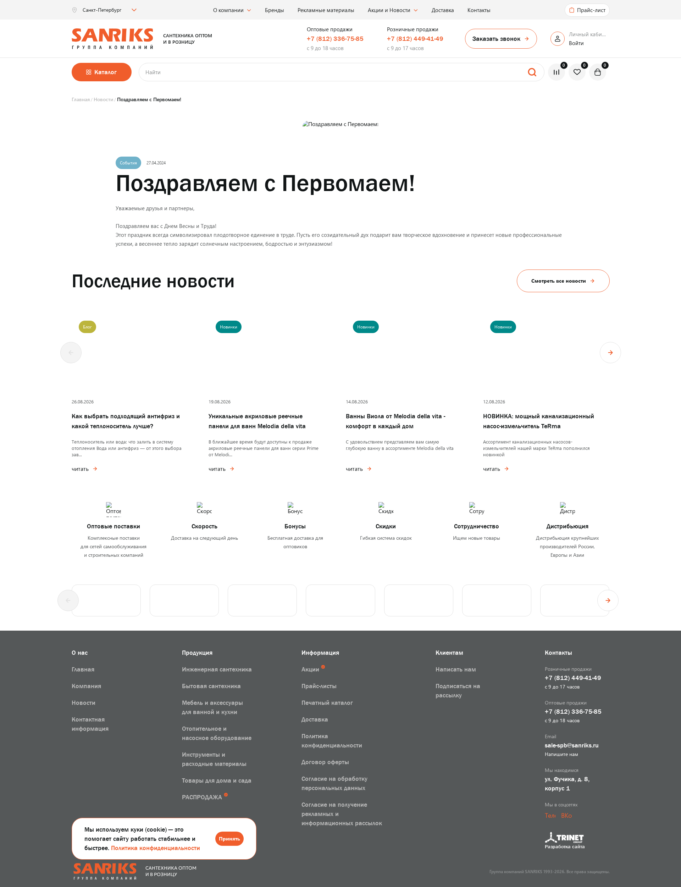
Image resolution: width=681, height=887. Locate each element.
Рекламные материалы (326, 9)
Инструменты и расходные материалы (214, 759)
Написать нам (456, 669)
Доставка (443, 9)
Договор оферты (325, 762)
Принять (229, 838)
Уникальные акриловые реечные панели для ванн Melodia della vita (257, 421)
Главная (83, 669)
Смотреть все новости (558, 280)
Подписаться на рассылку (458, 690)
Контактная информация (90, 724)
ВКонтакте (566, 815)
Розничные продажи (412, 29)
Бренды (274, 9)
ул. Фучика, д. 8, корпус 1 (567, 784)
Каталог (105, 72)
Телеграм (550, 815)
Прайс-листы (319, 686)
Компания (86, 686)
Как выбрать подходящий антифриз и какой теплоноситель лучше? (126, 421)
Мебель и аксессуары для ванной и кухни (212, 707)
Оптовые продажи (330, 29)
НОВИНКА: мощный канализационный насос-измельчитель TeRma (538, 421)
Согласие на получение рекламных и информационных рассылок (341, 814)
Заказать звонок (496, 38)
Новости (83, 702)
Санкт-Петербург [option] (102, 10)
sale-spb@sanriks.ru (572, 745)
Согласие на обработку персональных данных (334, 783)
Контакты (479, 9)
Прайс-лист (591, 9)
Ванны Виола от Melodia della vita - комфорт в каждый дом (395, 421)
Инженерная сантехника (217, 669)
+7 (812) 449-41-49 (415, 38)
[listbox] (109, 10)
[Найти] (532, 72)
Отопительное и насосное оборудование (216, 733)
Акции (310, 669)
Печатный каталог (327, 702)
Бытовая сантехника (211, 686)
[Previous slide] (71, 352)
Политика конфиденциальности (155, 847)
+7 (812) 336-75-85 (335, 38)
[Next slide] (610, 352)
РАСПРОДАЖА (202, 797)
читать (80, 469)
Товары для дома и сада (216, 780)
